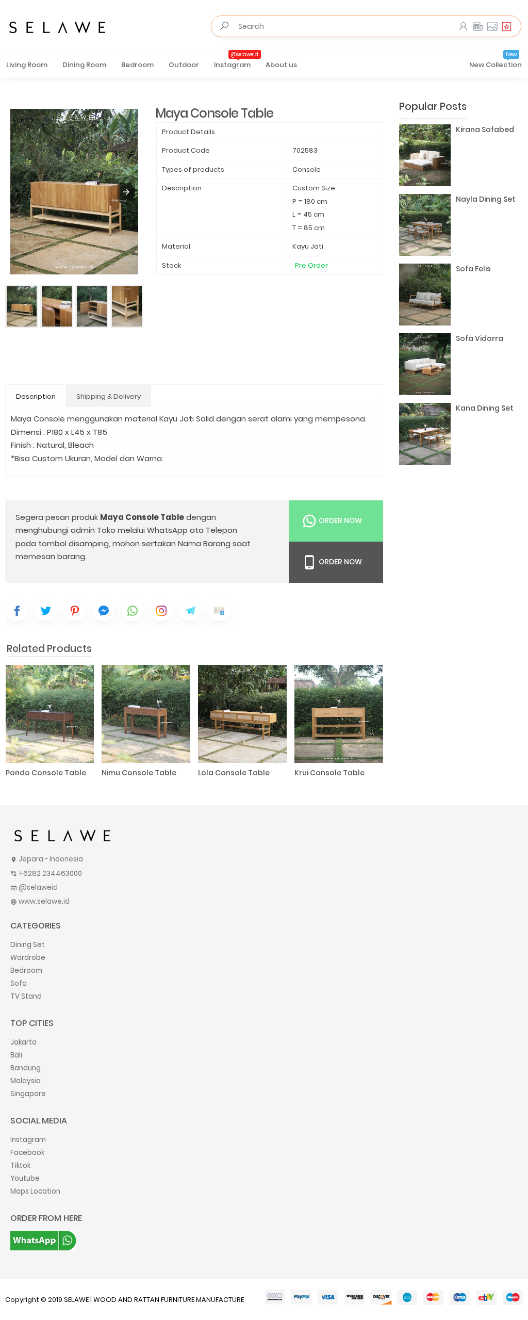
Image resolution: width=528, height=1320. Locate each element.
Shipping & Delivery (108, 396)
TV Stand (26, 996)
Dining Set (27, 945)
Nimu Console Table (139, 773)
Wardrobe (27, 958)
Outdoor (184, 65)
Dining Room (84, 65)
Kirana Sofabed (485, 129)
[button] (126, 192)
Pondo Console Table (46, 773)
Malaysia (25, 1081)
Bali (16, 1055)
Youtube (25, 1178)
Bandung (25, 1068)
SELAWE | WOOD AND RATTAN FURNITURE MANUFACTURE (154, 1300)
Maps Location (35, 1191)
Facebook (27, 1153)
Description (36, 396)
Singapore (28, 1094)
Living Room (26, 65)
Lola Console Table (234, 773)
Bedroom (137, 65)
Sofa (18, 983)
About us (281, 65)
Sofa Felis (473, 269)
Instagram (236, 61)
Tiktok (20, 1165)
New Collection (495, 61)
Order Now (339, 520)
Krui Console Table (329, 773)
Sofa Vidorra (479, 338)
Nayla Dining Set (486, 199)
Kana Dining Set (485, 408)
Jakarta (23, 1042)
